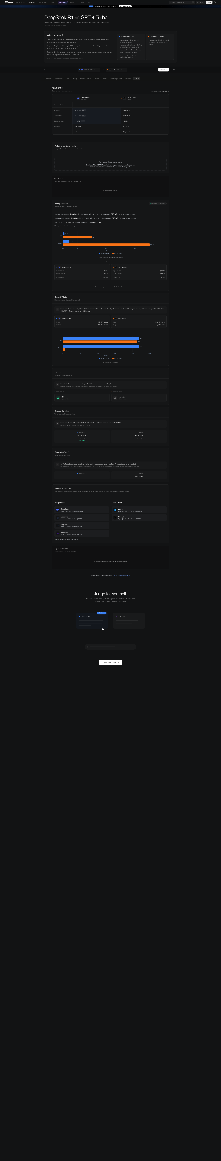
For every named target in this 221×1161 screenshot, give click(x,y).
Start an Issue (121, 287)
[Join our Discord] (88, 2)
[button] (98, 70)
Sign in (209, 2)
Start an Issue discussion (121, 575)
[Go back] (45, 69)
